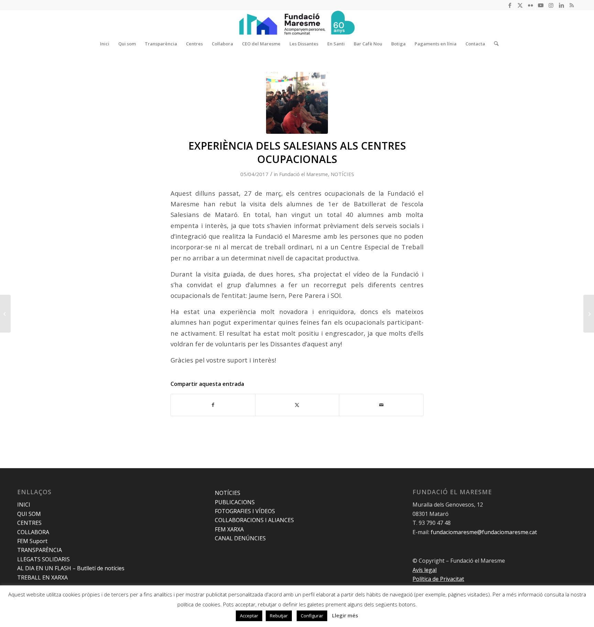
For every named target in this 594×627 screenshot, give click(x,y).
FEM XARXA (229, 529)
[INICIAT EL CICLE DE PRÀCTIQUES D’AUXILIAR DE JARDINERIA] (5, 314)
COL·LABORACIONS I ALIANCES (254, 520)
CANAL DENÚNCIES (240, 538)
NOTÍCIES (342, 174)
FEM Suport (32, 541)
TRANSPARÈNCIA (39, 550)
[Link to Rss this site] (571, 5)
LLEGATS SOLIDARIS (43, 559)
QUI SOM (29, 514)
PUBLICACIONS (235, 502)
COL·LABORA (33, 532)
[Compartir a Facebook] (213, 404)
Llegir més (345, 615)
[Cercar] (494, 43)
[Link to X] (520, 5)
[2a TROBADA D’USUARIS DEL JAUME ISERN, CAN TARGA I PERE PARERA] (588, 314)
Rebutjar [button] (279, 616)
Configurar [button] (312, 616)
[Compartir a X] (297, 404)
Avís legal (424, 570)
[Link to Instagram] (551, 5)
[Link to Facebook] (510, 5)
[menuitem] (105, 43)
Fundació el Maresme (303, 174)
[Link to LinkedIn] (561, 5)
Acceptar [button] (249, 616)
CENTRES (29, 523)
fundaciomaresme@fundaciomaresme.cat (484, 532)
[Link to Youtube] (541, 5)
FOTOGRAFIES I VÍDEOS (245, 511)
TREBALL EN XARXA (42, 577)
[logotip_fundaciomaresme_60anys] (297, 23)
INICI (23, 504)
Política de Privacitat (438, 579)
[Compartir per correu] (381, 404)
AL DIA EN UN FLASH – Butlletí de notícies (70, 568)
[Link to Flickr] (530, 5)
